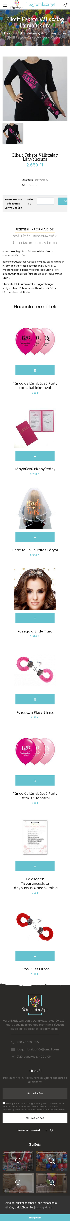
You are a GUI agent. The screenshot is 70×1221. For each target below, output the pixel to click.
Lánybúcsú (58, 33)
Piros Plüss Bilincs (35, 969)
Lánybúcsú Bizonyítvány (35, 469)
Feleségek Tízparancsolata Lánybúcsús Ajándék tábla (35, 883)
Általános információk (35, 243)
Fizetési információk (35, 229)
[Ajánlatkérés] (65, 5)
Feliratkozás (35, 1118)
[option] (35, 89)
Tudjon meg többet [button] (41, 1207)
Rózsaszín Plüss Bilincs (35, 712)
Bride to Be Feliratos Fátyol (35, 550)
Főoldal (9, 33)
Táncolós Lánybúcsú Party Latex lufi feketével (35, 385)
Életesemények (32, 33)
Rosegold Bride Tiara (35, 631)
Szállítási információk (35, 236)
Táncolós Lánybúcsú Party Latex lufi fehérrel (35, 795)
